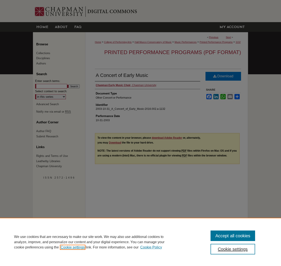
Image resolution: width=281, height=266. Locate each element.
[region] (140, 242)
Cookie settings (73, 247)
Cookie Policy (151, 247)
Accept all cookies (232, 235)
